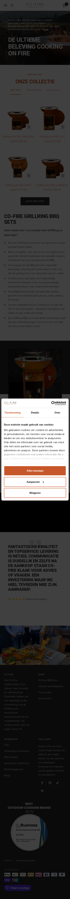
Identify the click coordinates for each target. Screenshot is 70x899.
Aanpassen (33, 481)
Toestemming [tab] (12, 412)
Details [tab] (35, 412)
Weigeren (35, 492)
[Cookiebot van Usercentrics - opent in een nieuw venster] (51, 403)
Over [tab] (57, 412)
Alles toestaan (35, 470)
